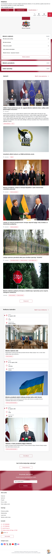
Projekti (2, 500)
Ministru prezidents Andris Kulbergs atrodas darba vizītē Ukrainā (23, 397)
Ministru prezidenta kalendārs (11, 402)
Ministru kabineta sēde (11, 351)
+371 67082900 (6, 526)
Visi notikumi (26, 455)
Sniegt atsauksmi (26, 467)
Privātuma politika (5, 511)
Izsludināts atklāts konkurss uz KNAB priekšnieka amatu (18, 154)
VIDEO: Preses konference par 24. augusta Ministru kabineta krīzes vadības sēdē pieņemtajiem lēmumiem (26, 108)
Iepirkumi (3, 498)
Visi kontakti (7, 536)
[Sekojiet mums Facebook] (2, 544)
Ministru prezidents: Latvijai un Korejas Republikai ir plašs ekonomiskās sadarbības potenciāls (23, 188)
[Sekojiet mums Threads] (10, 544)
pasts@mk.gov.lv (6, 528)
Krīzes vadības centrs (32, 260)
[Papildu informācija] (7, 532)
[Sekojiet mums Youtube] (13, 544)
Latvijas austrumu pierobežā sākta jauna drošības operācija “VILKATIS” (22, 257)
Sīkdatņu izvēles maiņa (6, 517)
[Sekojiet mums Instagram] (5, 544)
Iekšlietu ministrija (24, 260)
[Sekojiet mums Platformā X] (7, 544)
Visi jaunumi (26, 301)
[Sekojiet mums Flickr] (18, 544)
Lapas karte (3, 515)
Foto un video (4, 502)
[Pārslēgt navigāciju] (50, 14)
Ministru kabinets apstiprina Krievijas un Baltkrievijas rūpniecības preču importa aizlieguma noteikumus (25, 291)
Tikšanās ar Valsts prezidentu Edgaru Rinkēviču (18, 443)
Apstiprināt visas (20, 10)
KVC (13, 123)
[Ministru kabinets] (8, 14)
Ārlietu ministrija (20, 295)
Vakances (3, 496)
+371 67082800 (6, 524)
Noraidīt (7, 10)
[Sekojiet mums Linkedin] (15, 544)
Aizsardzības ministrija (14, 260)
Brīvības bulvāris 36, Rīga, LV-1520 (10, 530)
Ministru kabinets (26, 56)
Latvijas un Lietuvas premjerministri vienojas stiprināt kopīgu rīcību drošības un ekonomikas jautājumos (25, 223)
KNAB (12, 157)
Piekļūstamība (4, 513)
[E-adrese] (3, 533)
